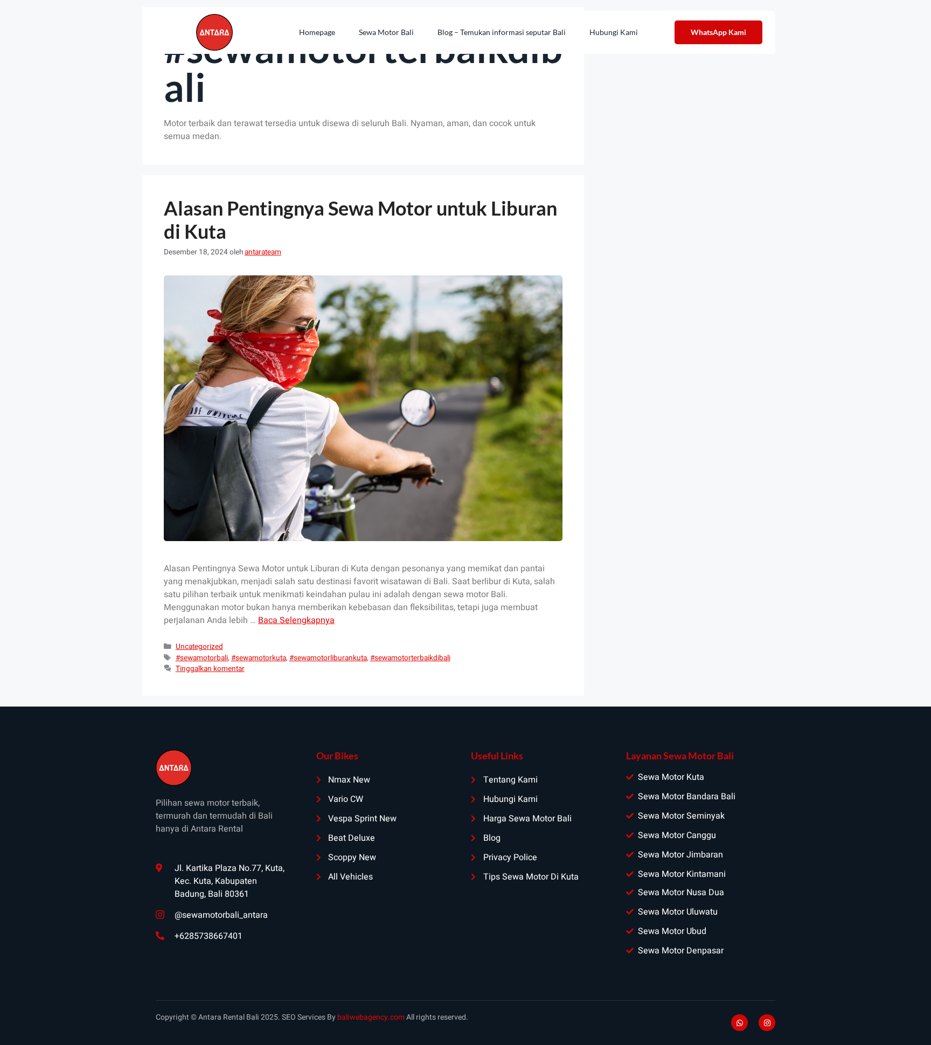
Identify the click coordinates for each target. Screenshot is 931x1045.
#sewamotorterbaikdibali (410, 658)
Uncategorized (199, 646)
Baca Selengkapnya (296, 620)
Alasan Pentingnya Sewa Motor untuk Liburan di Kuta (360, 219)
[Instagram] (767, 1022)
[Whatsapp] (739, 1022)
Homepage (317, 32)
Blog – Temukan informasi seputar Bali (501, 32)
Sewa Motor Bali (386, 32)
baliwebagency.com (371, 1017)
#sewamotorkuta (258, 658)
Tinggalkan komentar (210, 668)
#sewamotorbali (202, 658)
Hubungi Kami (613, 32)
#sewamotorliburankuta (328, 658)
